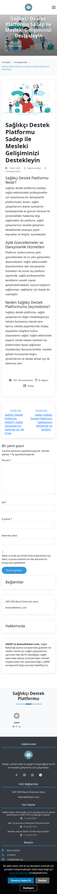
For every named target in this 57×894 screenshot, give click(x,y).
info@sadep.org (15, 859)
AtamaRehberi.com (16, 607)
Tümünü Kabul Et (21, 880)
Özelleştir (28, 888)
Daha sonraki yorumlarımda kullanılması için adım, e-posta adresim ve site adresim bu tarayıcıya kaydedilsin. (26, 559)
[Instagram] (28, 726)
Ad (4, 502)
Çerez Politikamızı (19, 872)
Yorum (6, 460)
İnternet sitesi (9, 535)
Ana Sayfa (6, 62)
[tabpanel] (28, 720)
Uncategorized (15, 49)
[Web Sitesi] (25, 726)
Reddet (42, 880)
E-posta (7, 519)
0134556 (11, 855)
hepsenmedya (34, 168)
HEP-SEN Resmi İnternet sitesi (21, 601)
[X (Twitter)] (31, 727)
